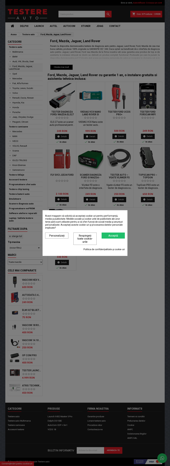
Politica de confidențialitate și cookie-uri (104, 249)
